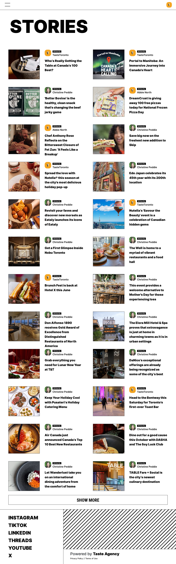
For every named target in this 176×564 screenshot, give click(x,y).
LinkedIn (19, 533)
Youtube (20, 548)
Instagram (23, 517)
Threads (20, 540)
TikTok (17, 525)
